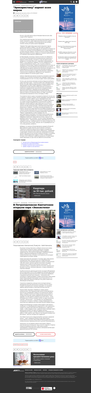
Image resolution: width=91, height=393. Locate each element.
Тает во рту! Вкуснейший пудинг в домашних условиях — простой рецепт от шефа (69, 75)
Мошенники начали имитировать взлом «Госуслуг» (69, 109)
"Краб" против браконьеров (25, 175)
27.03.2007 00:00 (16, 5)
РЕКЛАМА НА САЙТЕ (29, 370)
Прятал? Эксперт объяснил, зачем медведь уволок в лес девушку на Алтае (69, 88)
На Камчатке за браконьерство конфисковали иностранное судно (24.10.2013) (34, 143)
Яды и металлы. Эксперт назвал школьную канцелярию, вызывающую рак (68, 246)
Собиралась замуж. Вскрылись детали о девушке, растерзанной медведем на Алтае (69, 84)
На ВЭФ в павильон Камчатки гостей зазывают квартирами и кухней (67, 53)
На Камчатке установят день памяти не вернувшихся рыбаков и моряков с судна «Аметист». (47, 176)
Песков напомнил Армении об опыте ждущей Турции (69, 113)
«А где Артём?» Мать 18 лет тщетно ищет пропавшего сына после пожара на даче (69, 66)
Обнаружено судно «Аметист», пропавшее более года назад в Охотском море (25, 181)
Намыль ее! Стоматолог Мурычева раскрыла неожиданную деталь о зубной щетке (69, 254)
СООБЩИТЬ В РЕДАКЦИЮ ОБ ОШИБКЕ (55, 370)
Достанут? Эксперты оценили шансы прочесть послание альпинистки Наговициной (70, 241)
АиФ (14, 238)
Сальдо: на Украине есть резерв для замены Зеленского (69, 100)
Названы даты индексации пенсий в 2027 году (67, 42)
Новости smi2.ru (17, 198)
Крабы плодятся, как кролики (31, 146)
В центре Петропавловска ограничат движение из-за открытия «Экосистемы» (67, 47)
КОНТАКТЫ (45, 370)
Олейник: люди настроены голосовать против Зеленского (68, 105)
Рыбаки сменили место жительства (33, 145)
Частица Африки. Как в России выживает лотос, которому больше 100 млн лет (69, 250)
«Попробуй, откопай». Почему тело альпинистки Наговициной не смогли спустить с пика (69, 237)
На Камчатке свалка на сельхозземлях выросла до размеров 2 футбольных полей (67, 58)
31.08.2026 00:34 (16, 202)
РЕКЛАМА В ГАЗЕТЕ (37, 370)
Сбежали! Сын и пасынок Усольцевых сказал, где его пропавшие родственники (70, 70)
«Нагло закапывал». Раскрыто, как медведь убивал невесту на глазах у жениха (69, 79)
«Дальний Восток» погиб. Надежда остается (45, 172)
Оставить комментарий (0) (45, 334)
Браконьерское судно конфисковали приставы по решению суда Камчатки (25, 172)
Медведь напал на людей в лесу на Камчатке (67, 37)
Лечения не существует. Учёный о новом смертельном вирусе (69, 232)
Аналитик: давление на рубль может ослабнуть (69, 96)
